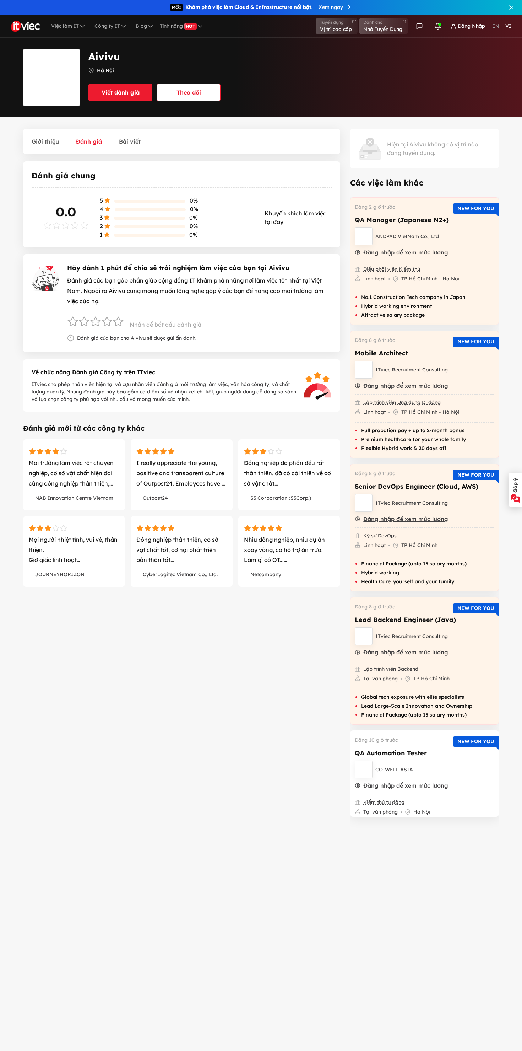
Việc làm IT (65, 26)
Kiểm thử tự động (383, 802)
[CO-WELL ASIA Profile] (364, 769)
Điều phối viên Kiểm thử (391, 269)
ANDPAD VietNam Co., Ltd (407, 236)
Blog (141, 26)
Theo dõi (188, 92)
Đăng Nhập (471, 26)
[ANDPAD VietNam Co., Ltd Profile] (364, 236)
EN (495, 26)
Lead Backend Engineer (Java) (405, 620)
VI (508, 26)
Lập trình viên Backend (390, 669)
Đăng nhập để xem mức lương (405, 252)
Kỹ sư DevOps (380, 535)
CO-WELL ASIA (394, 769)
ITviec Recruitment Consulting (411, 369)
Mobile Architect (381, 353)
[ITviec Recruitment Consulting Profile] (364, 370)
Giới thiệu (45, 141)
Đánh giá (89, 141)
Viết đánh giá (121, 92)
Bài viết (130, 141)
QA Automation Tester (391, 753)
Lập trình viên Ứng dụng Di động (402, 402)
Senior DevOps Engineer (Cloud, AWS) (416, 486)
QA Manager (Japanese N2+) (402, 220)
